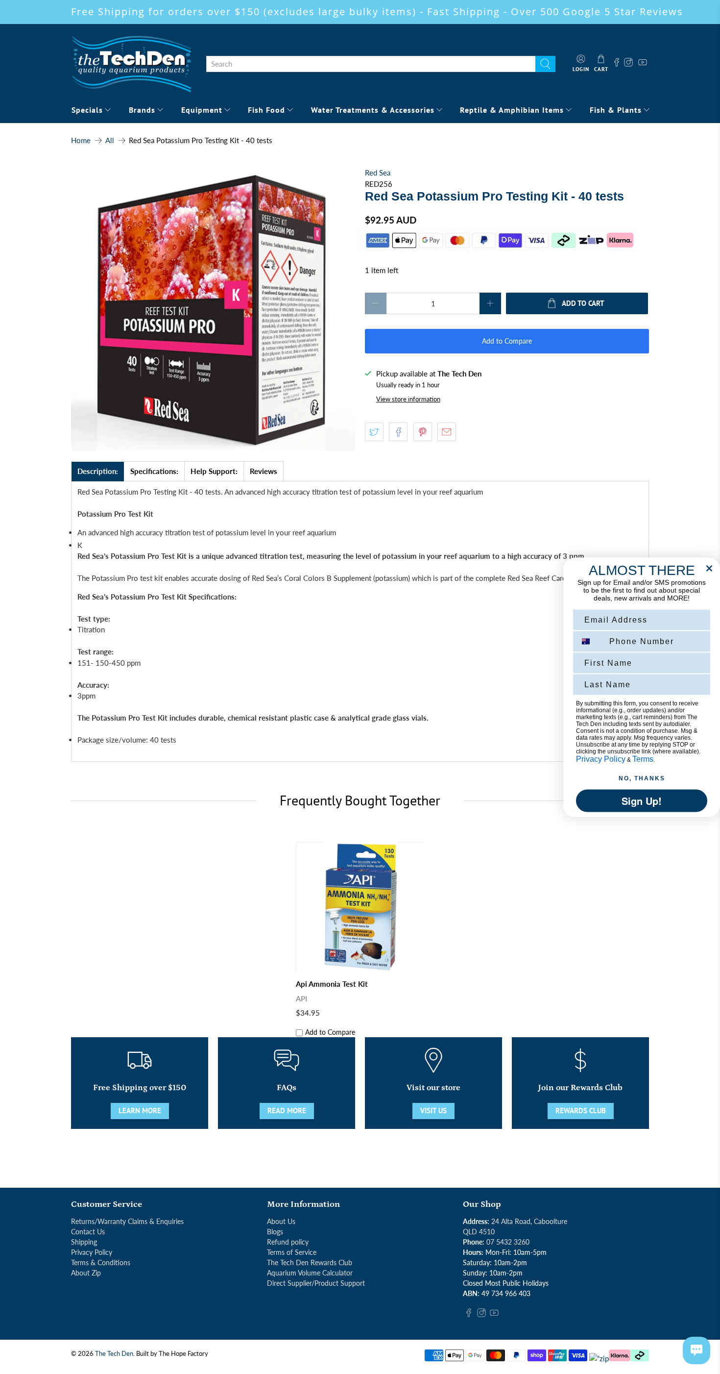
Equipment (201, 110)
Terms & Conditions (100, 1262)
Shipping (84, 1242)
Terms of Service (291, 1252)
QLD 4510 (479, 1231)
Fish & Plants (616, 110)
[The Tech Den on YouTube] (642, 64)
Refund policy (288, 1242)
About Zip (86, 1273)
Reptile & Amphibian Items (512, 110)
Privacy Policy (91, 1252)
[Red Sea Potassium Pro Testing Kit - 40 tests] (213, 309)
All (109, 140)
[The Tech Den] (132, 64)
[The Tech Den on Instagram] (629, 64)
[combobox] (370, 64)
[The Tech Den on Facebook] (616, 64)
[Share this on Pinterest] (422, 432)
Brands (142, 110)
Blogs (275, 1231)
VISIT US (433, 1110)
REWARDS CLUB (580, 1110)
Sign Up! (642, 800)
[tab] (97, 471)
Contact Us (88, 1231)
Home (81, 140)
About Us (281, 1221)
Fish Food (266, 110)
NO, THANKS (642, 777)
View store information (408, 399)
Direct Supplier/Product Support (316, 1283)
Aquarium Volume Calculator (310, 1273)
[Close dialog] (709, 568)
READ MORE (286, 1110)
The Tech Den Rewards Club (309, 1262)
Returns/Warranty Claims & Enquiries (127, 1221)
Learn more (140, 1110)
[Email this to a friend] (446, 432)
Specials (87, 110)
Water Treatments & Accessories (372, 110)
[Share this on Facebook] (398, 432)
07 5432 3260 (507, 1242)
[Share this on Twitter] (374, 432)
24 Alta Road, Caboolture (529, 1221)
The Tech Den (114, 1353)
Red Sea (377, 172)
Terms (642, 758)
